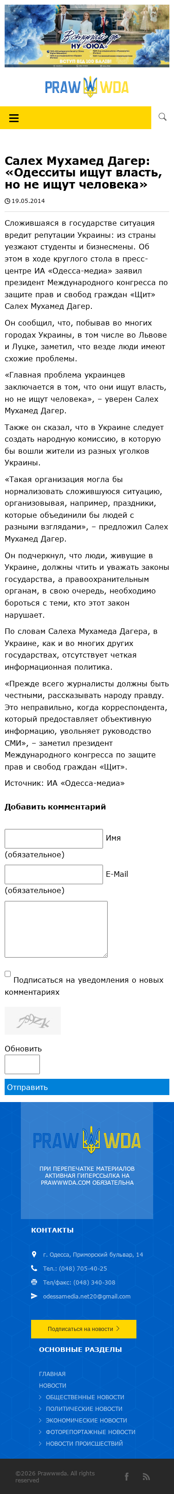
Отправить (27, 1087)
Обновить (23, 1048)
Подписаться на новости (80, 1329)
